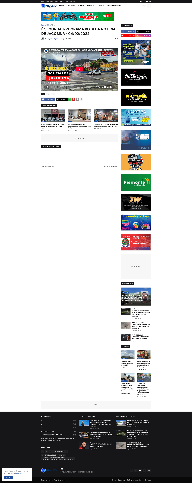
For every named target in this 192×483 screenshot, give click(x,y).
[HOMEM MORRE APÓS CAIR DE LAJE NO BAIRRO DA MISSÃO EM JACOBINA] (121, 423)
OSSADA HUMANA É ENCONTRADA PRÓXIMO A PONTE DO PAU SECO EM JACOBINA (141, 325)
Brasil (89, 6)
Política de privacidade (134, 480)
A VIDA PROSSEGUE (58, 431)
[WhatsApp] (70, 99)
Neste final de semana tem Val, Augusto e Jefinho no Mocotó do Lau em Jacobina (101, 434)
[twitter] (143, 1)
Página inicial (45, 25)
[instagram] (144, 470)
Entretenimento (113, 6)
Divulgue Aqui (79, 138)
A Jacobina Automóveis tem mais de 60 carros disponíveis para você (52, 126)
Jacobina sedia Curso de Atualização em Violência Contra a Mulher (79, 126)
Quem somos (49, 1)
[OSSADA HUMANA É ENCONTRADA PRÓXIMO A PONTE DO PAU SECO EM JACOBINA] (125, 325)
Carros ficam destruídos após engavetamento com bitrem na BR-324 (127, 387)
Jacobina (70, 6)
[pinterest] (150, 1)
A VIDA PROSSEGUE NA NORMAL (58, 435)
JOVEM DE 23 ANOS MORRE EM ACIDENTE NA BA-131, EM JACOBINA (140, 336)
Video (53, 25)
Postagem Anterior (48, 166)
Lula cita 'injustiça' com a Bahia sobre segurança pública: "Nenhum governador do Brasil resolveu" (100, 423)
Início (42, 1)
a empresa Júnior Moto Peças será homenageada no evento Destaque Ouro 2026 (58, 440)
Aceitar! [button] (8, 477)
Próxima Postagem (110, 166)
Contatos (72, 1)
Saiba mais (18, 473)
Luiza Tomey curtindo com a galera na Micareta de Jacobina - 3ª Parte (106, 125)
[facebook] (141, 1)
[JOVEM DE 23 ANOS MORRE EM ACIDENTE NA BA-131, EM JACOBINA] (125, 337)
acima (96, 405)
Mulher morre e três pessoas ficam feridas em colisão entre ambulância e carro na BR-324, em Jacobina (141, 312)
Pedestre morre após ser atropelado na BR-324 (127, 363)
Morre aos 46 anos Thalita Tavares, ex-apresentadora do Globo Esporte (143, 364)
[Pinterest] (73, 99)
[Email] (77, 99)
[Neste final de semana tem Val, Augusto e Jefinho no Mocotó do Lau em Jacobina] (84, 435)
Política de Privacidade (61, 1)
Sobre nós (121, 480)
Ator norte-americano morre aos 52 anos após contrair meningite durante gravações (101, 444)
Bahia (80, 6)
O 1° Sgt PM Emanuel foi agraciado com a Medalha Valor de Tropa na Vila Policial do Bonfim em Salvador (143, 389)
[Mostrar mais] (81, 99)
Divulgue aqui (135, 266)
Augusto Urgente (59, 480)
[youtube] (147, 1)
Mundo (99, 6)
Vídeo (52, 94)
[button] (144, 6)
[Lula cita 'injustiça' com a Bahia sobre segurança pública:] (84, 423)
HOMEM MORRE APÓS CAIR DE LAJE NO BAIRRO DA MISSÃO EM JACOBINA (138, 422)
